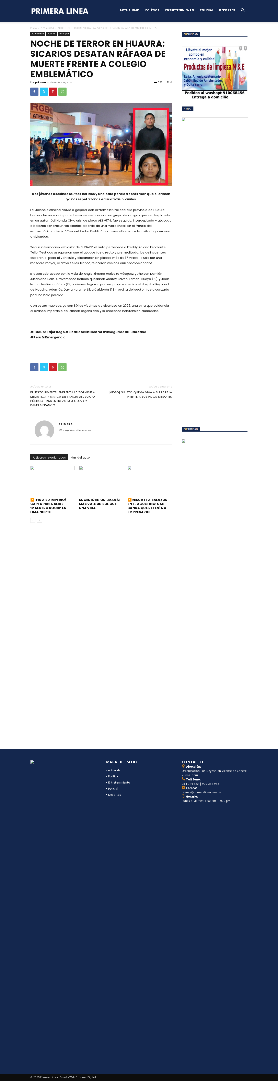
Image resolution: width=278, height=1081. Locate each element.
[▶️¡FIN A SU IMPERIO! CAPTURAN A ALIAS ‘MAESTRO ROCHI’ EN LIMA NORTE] (52, 481)
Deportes (227, 10)
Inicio (33, 28)
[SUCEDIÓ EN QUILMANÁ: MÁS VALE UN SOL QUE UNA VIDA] (101, 481)
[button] (243, 11)
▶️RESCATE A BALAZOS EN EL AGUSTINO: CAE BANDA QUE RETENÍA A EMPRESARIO (147, 505)
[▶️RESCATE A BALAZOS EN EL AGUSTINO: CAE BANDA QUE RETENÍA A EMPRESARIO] (150, 481)
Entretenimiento (179, 10)
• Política (112, 776)
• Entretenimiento (118, 782)
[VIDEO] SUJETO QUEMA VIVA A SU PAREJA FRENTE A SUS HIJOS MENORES (140, 394)
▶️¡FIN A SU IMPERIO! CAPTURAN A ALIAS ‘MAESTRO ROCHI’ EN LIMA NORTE (48, 505)
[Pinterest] (53, 92)
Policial (206, 10)
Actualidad (129, 10)
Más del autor (81, 457)
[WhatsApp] (62, 92)
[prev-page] (32, 520)
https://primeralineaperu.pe (74, 430)
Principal (64, 33)
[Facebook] (34, 92)
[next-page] (39, 520)
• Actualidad (114, 770)
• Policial (112, 788)
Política (152, 10)
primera (40, 82)
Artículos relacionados (49, 457)
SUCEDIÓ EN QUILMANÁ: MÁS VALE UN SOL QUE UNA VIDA (99, 503)
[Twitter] (44, 92)
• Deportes (113, 795)
